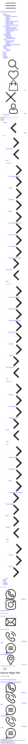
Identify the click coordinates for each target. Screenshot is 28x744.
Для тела (8, 50)
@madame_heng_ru (5, 610)
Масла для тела (9, 31)
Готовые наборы (7, 45)
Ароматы (8, 32)
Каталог (5, 13)
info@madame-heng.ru (6, 654)
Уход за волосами (7, 34)
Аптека (5, 39)
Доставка (5, 56)
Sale (4, 51)
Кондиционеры (9, 37)
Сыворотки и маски (10, 38)
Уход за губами (9, 23)
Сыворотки (8, 18)
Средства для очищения (11, 16)
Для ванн (8, 33)
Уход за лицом (6, 15)
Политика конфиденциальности (8, 742)
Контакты (5, 57)
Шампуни (8, 35)
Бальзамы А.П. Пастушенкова (13, 44)
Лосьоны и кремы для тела (12, 29)
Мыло (4, 46)
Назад (25, 132)
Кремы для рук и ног (11, 28)
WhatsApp (23, 599)
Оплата (5, 55)
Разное (7, 43)
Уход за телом (6, 26)
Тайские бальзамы (10, 40)
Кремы (7, 20)
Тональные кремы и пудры (12, 24)
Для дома (8, 49)
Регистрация (6, 114)
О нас (4, 54)
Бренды (5, 53)
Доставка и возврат (11, 682)
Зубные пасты (9, 42)
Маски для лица (9, 22)
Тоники (8, 17)
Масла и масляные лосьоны (12, 21)
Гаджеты (5, 48)
